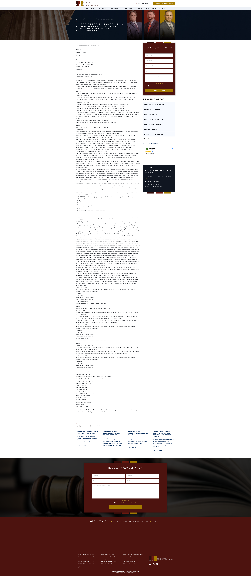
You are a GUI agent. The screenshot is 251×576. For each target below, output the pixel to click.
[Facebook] (153, 564)
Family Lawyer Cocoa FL (106, 563)
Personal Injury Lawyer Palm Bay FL (109, 561)
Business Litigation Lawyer (155, 119)
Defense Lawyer (150, 129)
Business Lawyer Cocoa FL (129, 563)
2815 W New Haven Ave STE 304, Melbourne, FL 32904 (130, 521)
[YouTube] (150, 564)
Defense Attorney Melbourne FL (108, 556)
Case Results (129, 8)
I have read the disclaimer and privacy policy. (160, 86)
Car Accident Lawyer (152, 124)
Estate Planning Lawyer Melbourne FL (87, 554)
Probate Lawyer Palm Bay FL (107, 554)
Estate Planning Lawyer (153, 134)
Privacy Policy (159, 83)
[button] (174, 154)
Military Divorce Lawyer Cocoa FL (86, 561)
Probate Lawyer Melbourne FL (130, 556)
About (93, 8)
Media (154, 8)
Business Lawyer (150, 114)
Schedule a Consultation (164, 3)
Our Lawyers (102, 8)
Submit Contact (159, 90)
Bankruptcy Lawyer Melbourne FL (86, 556)
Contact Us (162, 8)
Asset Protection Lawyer (154, 104)
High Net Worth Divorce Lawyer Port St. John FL (88, 566)
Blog (147, 8)
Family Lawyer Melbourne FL (129, 561)
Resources (132, 572)
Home (86, 8)
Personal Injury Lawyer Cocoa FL (130, 566)
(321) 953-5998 (144, 3)
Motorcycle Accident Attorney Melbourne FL (133, 554)
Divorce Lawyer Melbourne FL (85, 559)
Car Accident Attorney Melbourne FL (131, 559)
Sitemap (118, 572)
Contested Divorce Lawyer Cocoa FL (86, 563)
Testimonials (139, 8)
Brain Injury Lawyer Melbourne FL (108, 559)
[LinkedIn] (156, 564)
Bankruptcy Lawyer (152, 109)
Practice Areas (115, 8)
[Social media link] (87, 3)
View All (146, 138)
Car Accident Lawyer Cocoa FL (108, 566)
